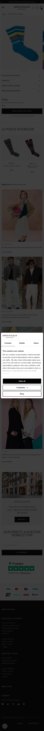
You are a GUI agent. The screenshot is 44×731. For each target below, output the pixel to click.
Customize (20, 387)
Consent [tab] (8, 343)
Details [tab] (22, 343)
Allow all (22, 381)
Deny (22, 394)
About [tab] (36, 343)
